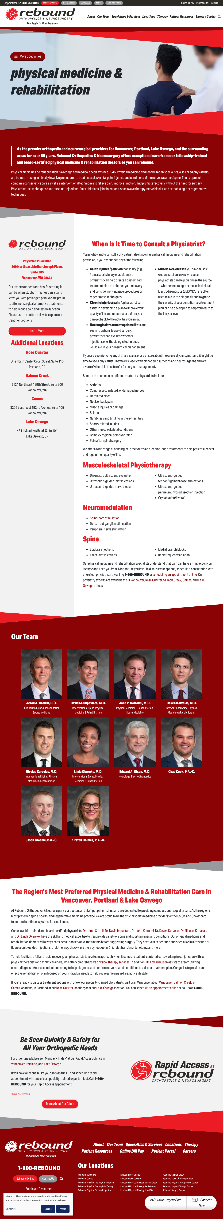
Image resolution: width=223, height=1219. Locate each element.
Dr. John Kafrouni (143, 931)
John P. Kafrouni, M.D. (135, 703)
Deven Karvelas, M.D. (182, 703)
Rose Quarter (153, 580)
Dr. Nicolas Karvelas (193, 931)
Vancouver (137, 580)
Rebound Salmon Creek (173, 1174)
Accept (63, 1208)
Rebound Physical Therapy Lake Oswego (96, 1186)
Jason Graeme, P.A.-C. (41, 840)
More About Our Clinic (60, 1103)
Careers (214, 3)
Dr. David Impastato (117, 931)
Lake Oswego (105, 988)
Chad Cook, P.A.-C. (181, 771)
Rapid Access (69, 2)
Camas (187, 580)
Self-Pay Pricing (114, 2)
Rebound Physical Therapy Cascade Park (96, 1182)
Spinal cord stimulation (105, 518)
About (91, 16)
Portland (31, 1064)
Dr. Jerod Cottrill (93, 931)
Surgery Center (206, 16)
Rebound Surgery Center (174, 1190)
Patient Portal (202, 3)
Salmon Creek (172, 580)
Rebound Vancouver (87, 1174)
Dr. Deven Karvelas (167, 931)
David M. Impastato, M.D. (88, 703)
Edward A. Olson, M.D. (134, 771)
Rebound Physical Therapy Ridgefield (95, 1190)
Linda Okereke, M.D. (88, 771)
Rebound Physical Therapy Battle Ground (138, 1186)
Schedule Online (50, 2)
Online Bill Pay (187, 3)
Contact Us (85, 2)
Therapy (162, 16)
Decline (48, 1208)
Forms (98, 2)
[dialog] (38, 1204)
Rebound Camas (85, 1178)
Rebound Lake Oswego (130, 1178)
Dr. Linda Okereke (28, 936)
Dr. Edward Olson (157, 962)
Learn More (37, 331)
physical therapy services (113, 962)
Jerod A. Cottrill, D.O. (41, 703)
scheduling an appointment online (175, 574)
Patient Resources (182, 16)
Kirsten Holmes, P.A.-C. (88, 840)
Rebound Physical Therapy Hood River (137, 1190)
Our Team (103, 16)
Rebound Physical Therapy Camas (178, 1186)
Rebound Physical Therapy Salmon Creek (138, 1182)
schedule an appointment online (157, 988)
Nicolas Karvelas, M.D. (41, 771)
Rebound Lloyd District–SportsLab (178, 1178)
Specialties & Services (126, 16)
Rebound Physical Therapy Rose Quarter (180, 1182)
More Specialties (30, 56)
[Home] (40, 16)
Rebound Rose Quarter (130, 1174)
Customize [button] (11, 1208)
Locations (148, 16)
